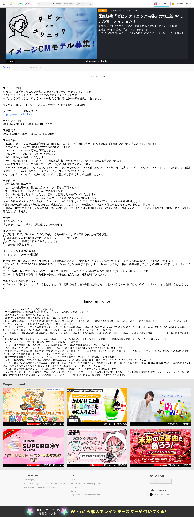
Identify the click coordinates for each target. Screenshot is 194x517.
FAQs (73, 480)
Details (6, 67)
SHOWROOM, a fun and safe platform (86, 484)
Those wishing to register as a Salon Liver (39, 487)
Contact (74, 487)
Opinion (74, 491)
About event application (97, 61)
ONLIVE (19, 67)
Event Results (35, 67)
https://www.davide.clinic (17, 114)
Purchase (179, 4)
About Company (28, 480)
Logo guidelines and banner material (85, 495)
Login (188, 4)
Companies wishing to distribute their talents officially (43, 484)
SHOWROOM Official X (162, 494)
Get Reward (164, 4)
